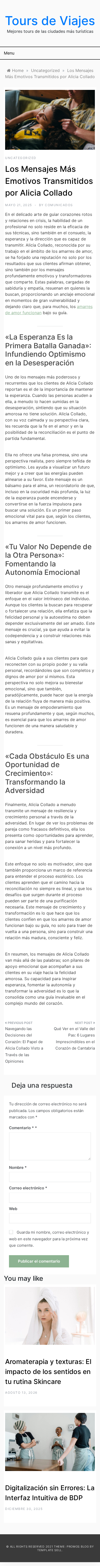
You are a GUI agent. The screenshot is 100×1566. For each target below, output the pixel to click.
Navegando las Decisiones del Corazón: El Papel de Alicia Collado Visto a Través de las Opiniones (24, 1045)
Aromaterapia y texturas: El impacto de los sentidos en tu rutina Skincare (48, 1371)
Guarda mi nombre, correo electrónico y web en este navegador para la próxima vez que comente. (49, 1239)
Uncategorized (20, 158)
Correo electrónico (28, 1188)
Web (13, 1208)
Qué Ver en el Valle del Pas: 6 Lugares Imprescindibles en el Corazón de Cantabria (74, 1038)
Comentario (21, 1127)
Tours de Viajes (50, 20)
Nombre (18, 1167)
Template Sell (49, 1550)
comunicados (59, 205)
